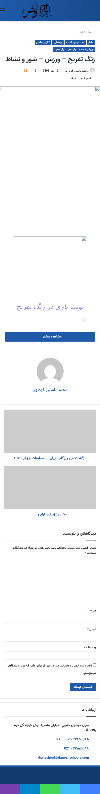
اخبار (80, 32)
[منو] (2, 12)
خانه (89, 32)
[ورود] (14, 12)
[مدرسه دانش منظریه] (36, 10)
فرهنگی (58, 42)
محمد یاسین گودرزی (77, 70)
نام (93, 611)
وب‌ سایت (90, 647)
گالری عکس (43, 42)
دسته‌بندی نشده (75, 42)
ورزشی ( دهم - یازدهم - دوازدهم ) (73, 49)
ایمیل (91, 629)
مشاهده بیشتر (52, 336)
